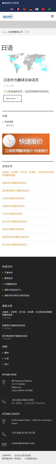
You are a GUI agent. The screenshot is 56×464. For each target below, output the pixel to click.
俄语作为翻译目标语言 (13, 229)
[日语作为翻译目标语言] (28, 63)
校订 (6, 364)
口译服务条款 (31, 458)
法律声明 (6, 455)
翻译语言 (10, 125)
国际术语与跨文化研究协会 (17, 295)
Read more (11, 98)
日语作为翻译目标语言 (21, 80)
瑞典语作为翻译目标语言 (14, 183)
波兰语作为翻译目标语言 (14, 221)
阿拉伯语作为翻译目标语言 (15, 237)
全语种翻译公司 (15, 32)
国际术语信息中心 (12, 290)
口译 (6, 358)
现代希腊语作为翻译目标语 (15, 190)
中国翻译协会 (10, 284)
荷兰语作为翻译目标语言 (14, 244)
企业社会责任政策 (22, 455)
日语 (5, 91)
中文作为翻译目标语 (12, 214)
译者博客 (8, 122)
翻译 (6, 353)
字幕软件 (8, 273)
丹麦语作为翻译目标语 (13, 206)
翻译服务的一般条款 (11, 458)
